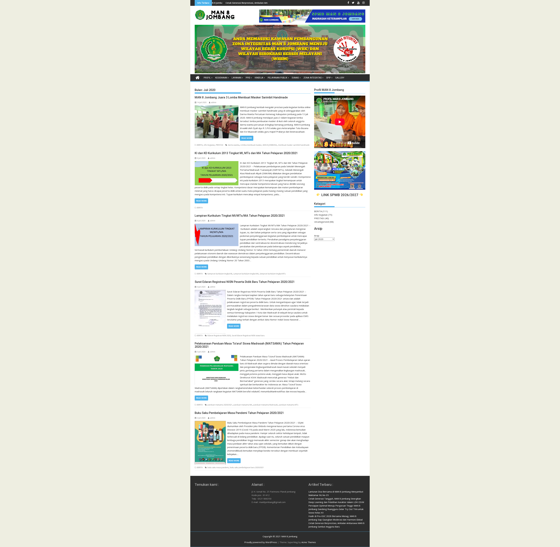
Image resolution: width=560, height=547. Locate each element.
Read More (246, 138)
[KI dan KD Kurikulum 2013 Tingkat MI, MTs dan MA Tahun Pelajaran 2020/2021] (216, 162)
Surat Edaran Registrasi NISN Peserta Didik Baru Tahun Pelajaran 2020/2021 (245, 282)
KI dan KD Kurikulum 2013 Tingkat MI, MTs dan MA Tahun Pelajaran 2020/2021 (246, 153)
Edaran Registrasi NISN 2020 (219, 335)
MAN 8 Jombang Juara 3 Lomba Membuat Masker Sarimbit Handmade (241, 97)
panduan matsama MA (242, 405)
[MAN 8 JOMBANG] (280, 72)
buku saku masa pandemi (218, 467)
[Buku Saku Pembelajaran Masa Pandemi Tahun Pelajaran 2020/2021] (210, 422)
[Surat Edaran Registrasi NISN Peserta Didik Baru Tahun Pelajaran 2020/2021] (210, 291)
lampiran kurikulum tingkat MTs (273, 273)
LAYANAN (236, 77)
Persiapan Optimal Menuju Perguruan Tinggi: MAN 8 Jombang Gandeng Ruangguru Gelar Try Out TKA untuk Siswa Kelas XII (335, 509)
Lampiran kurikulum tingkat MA (246, 273)
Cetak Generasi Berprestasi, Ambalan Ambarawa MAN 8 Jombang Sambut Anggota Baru (227, 2)
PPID (248, 77)
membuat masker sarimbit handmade (293, 145)
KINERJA (259, 77)
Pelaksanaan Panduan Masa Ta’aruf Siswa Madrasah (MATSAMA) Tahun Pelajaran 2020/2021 (249, 345)
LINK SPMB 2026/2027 (339, 195)
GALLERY (339, 77)
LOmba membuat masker (251, 145)
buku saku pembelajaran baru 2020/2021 (247, 467)
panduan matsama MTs (288, 405)
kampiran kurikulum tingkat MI (220, 273)
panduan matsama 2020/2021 (220, 405)
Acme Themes (308, 542)
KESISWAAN (221, 77)
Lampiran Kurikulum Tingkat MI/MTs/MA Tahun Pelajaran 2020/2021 (240, 215)
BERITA (200, 145)
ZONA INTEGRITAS (312, 77)
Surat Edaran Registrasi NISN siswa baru (248, 335)
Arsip (316, 235)
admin (213, 102)
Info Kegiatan (209, 145)
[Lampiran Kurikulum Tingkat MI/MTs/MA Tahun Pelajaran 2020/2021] (216, 225)
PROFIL (207, 77)
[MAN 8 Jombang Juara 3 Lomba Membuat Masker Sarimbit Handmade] (216, 107)
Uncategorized (321, 221)
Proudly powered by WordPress (260, 542)
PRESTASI (219, 145)
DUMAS (295, 77)
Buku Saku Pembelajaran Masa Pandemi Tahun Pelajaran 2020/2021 (239, 413)
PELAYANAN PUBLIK (277, 77)
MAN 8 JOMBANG (270, 145)
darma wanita (233, 145)
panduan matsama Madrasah (265, 405)
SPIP (328, 77)
